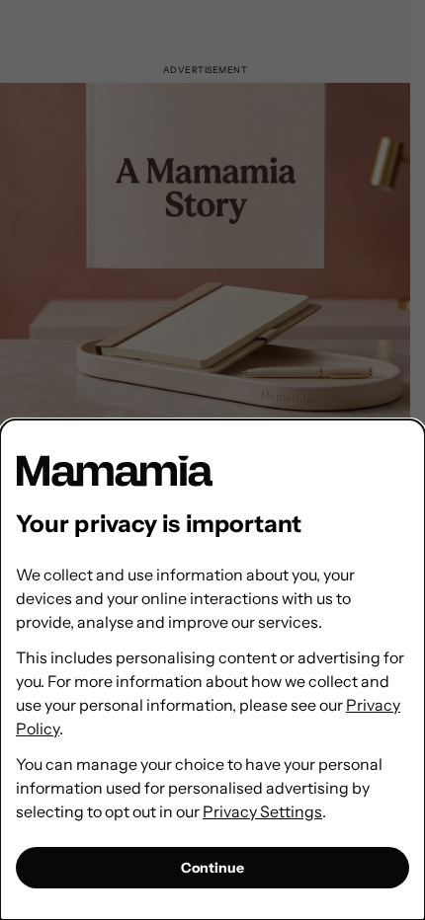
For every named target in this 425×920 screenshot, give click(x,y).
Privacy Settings (262, 811)
